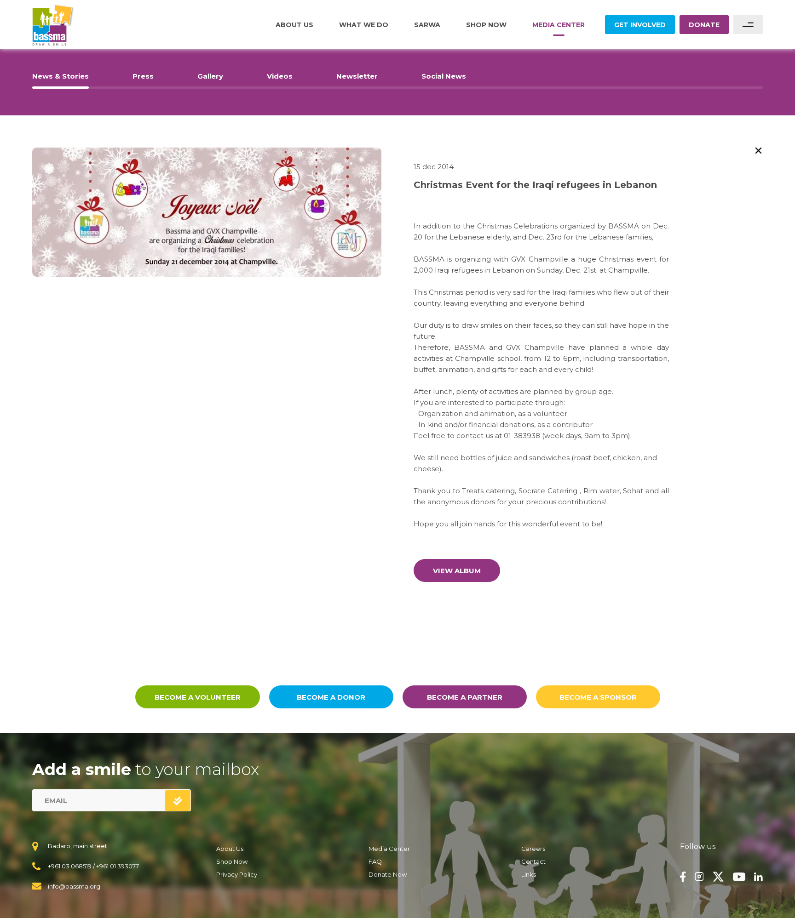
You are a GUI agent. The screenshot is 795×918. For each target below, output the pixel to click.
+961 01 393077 (117, 866)
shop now (486, 25)
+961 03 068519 (70, 866)
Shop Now (232, 861)
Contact (533, 861)
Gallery (210, 76)
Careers (533, 848)
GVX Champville (539, 259)
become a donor (331, 697)
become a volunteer (198, 697)
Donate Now (388, 874)
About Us (229, 848)
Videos (280, 76)
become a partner (464, 697)
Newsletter (357, 76)
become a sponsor (598, 697)
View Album (457, 570)
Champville (628, 270)
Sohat (633, 490)
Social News (443, 76)
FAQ (375, 861)
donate (704, 25)
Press (143, 76)
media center (558, 25)
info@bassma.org (74, 886)
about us (294, 25)
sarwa (427, 25)
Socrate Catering (547, 490)
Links (528, 874)
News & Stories (60, 76)
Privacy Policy (236, 874)
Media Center (389, 848)
